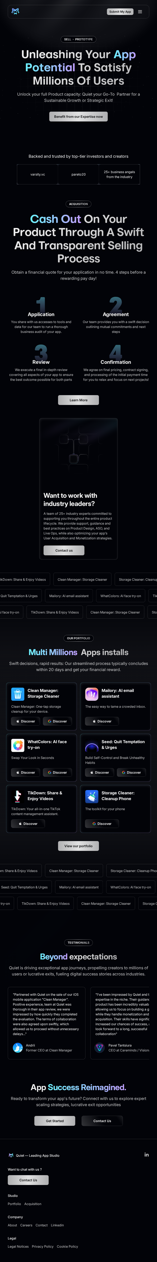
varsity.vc (37, 174)
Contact (42, 1225)
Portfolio (14, 1204)
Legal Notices (18, 1246)
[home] (15, 12)
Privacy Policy (43, 1246)
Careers (26, 1225)
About (12, 1225)
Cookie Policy (67, 1246)
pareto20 (79, 174)
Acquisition (32, 1204)
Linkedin (57, 1225)
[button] (140, 11)
